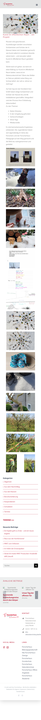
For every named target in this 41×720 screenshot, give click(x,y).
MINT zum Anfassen (11, 544)
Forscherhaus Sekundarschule (28, 665)
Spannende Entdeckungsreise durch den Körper (11, 589)
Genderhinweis (20, 691)
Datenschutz (30, 689)
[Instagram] (8, 647)
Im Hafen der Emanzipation (14, 549)
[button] (4, 595)
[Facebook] (4, 647)
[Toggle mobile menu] (37, 5)
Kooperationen (9, 502)
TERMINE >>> (8, 520)
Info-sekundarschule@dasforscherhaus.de (31, 633)
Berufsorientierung (11, 497)
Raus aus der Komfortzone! (14, 539)
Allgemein (8, 482)
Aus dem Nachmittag (12, 487)
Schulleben (8, 507)
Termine (7, 512)
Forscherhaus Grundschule (27, 659)
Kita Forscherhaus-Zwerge (29, 654)
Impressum (23, 689)
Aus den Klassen (10, 492)
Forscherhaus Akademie (27, 677)
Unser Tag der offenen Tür (30, 588)
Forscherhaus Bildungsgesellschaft (29, 648)
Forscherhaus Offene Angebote (29, 671)
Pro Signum (16, 689)
